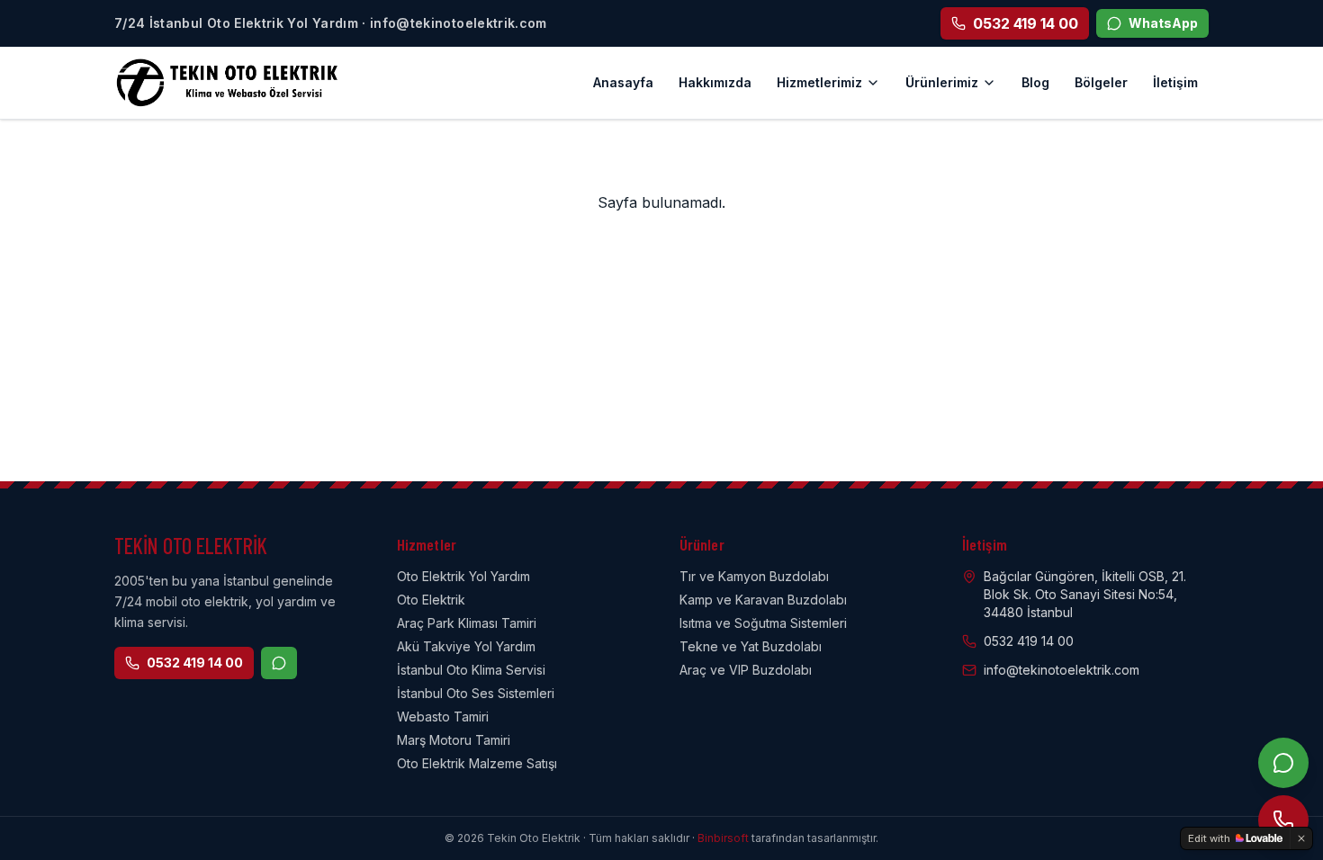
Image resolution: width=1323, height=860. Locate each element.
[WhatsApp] (1283, 763)
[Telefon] (1283, 820)
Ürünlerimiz (941, 82)
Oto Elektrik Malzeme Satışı (477, 763)
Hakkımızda (715, 82)
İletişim (1175, 82)
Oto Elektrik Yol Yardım (463, 576)
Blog (1035, 82)
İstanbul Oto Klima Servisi (471, 669)
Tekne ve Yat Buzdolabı (751, 646)
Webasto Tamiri (443, 716)
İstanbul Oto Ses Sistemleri (475, 693)
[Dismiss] (1301, 838)
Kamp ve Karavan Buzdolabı (763, 599)
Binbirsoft (723, 838)
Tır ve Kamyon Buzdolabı (754, 576)
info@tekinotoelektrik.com (1061, 669)
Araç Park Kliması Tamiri (466, 623)
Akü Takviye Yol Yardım (466, 646)
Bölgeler (1101, 82)
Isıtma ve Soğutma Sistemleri (763, 623)
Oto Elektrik (431, 599)
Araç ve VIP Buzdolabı (746, 669)
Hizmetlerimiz (819, 82)
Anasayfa (623, 82)
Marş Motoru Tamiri (453, 740)
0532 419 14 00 (195, 662)
